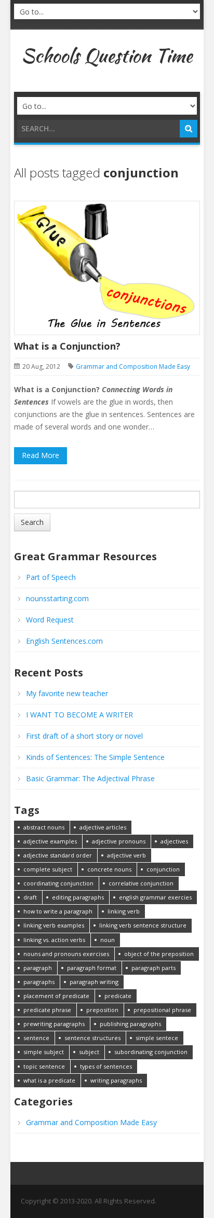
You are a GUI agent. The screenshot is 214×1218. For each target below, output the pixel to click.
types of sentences (106, 1066)
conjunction (163, 869)
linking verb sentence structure (142, 925)
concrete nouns (109, 869)
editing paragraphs (78, 897)
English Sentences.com (64, 641)
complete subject (47, 869)
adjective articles (102, 827)
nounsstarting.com (57, 598)
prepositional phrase (162, 1010)
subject (89, 1052)
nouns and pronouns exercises (66, 954)
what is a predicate (49, 1080)
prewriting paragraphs (54, 1024)
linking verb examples (53, 925)
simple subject (43, 1052)
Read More (40, 455)
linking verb (124, 911)
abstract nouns (43, 827)
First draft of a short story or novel (84, 736)
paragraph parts (153, 968)
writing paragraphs (116, 1080)
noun (107, 940)
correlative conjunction (141, 883)
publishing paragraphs (130, 1024)
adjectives (174, 841)
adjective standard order (57, 855)
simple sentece (157, 1038)
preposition (102, 1010)
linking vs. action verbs (54, 940)
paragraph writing (94, 982)
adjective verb (126, 855)
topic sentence (44, 1066)
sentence (36, 1038)
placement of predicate (56, 996)
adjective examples (50, 841)
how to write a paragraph (57, 911)
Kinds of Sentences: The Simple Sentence (95, 757)
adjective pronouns (118, 841)
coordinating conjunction (58, 883)
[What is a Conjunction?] (106, 267)
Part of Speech (51, 577)
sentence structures (92, 1038)
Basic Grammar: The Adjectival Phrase (90, 778)
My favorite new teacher (67, 693)
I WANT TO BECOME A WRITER (79, 714)
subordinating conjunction (151, 1052)
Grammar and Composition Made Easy (133, 366)
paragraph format (91, 968)
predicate (117, 996)
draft (30, 897)
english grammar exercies (155, 897)
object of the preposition (159, 954)
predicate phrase (47, 1010)
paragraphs (39, 982)
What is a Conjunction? (67, 346)
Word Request (50, 620)
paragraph (37, 968)
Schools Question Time (106, 55)
